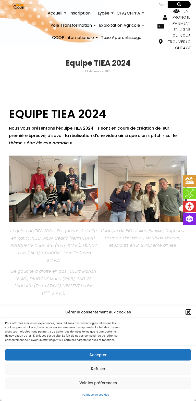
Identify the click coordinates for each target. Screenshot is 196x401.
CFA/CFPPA (128, 13)
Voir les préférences (98, 382)
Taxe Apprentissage (121, 37)
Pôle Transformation (71, 25)
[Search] (179, 4)
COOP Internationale (73, 37)
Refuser (98, 368)
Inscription (80, 13)
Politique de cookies (95, 394)
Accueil (55, 13)
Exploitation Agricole (119, 25)
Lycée (103, 13)
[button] (188, 312)
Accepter (98, 354)
